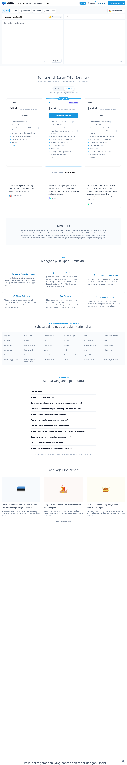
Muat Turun (38, 3)
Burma (46, 350)
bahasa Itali (48, 355)
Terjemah (21, 3)
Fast (84, 3)
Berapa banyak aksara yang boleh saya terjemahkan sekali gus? (56, 403)
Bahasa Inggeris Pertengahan (29, 361)
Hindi (85, 336)
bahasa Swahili (89, 360)
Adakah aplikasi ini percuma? (42, 397)
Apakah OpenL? (37, 392)
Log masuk (101, 3)
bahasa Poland (108, 350)
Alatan (28, 3)
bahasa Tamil (48, 345)
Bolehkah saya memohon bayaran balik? (47, 443)
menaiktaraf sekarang (116, 3)
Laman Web (50, 11)
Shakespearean (49, 360)
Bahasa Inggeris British (72, 355)
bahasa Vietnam (109, 345)
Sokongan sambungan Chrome (61, 152)
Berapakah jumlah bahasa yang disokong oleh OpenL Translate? (56, 409)
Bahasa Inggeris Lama (11, 360)
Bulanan (58, 88)
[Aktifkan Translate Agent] (44, 61)
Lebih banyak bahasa (111, 360)
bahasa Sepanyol (69, 336)
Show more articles (63, 522)
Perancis (7, 340)
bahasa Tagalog (29, 345)
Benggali (67, 345)
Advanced (92, 3)
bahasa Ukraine (29, 355)
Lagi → (14, 145)
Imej (15, 11)
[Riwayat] (121, 61)
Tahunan (69, 88)
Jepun (46, 340)
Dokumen (26, 11)
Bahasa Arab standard (111, 336)
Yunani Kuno (108, 355)
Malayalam (8, 350)
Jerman (66, 340)
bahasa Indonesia (90, 345)
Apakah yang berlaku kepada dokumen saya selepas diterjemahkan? (58, 431)
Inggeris (7, 336)
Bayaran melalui (58, 172)
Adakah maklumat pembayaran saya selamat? (49, 420)
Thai (65, 350)
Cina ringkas (28, 336)
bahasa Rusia (88, 340)
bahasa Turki (28, 350)
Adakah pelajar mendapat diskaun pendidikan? (50, 426)
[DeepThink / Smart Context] (48, 61)
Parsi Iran (7, 355)
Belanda (86, 350)
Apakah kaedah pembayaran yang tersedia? (48, 414)
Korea (105, 340)
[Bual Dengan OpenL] (123, 761)
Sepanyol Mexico (89, 355)
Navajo (66, 360)
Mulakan (25, 115)
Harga (48, 3)
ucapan (38, 11)
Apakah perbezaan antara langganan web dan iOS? (51, 448)
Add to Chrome (117, 11)
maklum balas (83, 454)
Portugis (27, 340)
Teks (7, 11)
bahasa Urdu (8, 345)
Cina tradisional (49, 336)
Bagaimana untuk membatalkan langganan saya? (51, 437)
